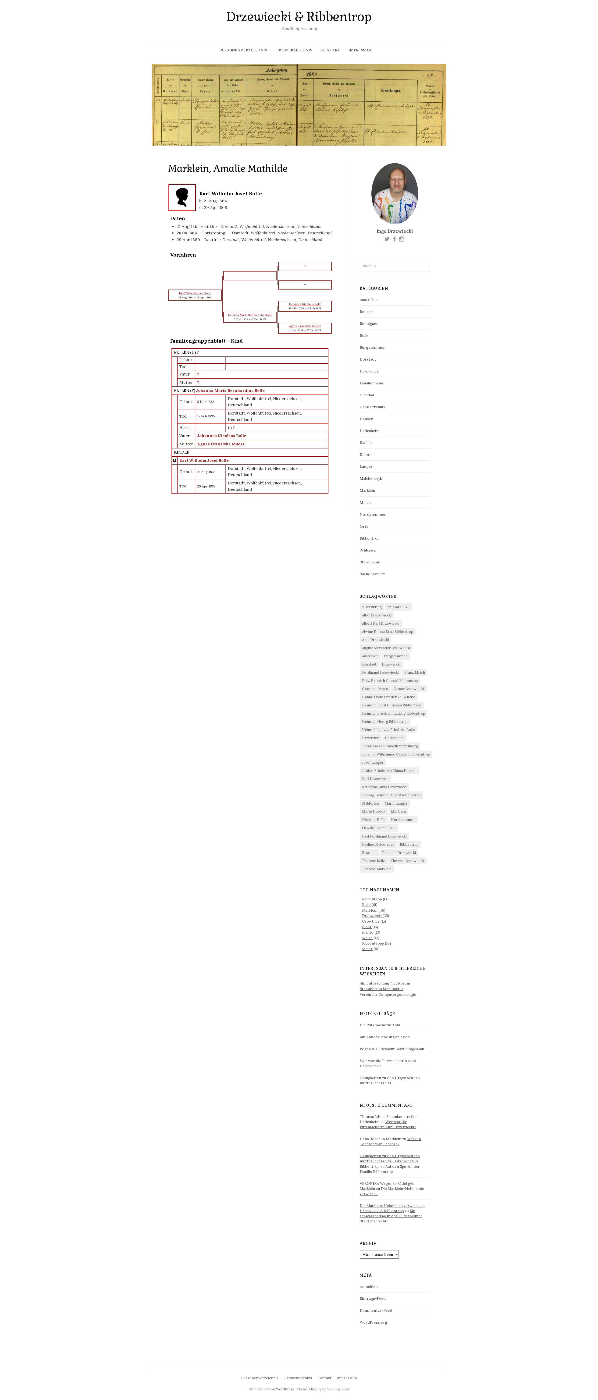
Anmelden (369, 1286)
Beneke (366, 311)
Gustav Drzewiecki (409, 689)
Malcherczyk (371, 478)
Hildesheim (370, 430)
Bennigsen (369, 323)
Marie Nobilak (373, 811)
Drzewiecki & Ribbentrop (299, 17)
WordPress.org (373, 1322)
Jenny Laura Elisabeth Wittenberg (390, 746)
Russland (369, 852)
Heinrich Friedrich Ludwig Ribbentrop (393, 713)
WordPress (285, 1389)
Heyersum (370, 738)
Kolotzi (366, 454)
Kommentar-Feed (376, 1310)
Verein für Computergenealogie (388, 994)
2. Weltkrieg (372, 607)
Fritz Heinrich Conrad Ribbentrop (390, 680)
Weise (367, 937)
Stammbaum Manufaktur (381, 988)
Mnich (365, 502)
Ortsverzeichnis (293, 50)
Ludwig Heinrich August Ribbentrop (391, 795)
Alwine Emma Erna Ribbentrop (387, 631)
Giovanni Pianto (375, 689)
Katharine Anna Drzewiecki (384, 787)
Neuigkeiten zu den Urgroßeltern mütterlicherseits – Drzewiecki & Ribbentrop (390, 1160)
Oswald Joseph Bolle (379, 828)
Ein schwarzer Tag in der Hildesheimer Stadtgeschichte (391, 1215)
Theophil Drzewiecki (399, 852)
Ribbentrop (370, 538)
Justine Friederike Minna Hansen (389, 770)
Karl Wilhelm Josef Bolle (204, 460)
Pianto (368, 932)
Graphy (315, 1389)
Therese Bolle (373, 861)
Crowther (371, 921)
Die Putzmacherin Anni (380, 1025)
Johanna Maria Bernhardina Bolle (230, 390)
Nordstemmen (373, 514)
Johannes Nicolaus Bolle (221, 435)
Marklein (367, 490)
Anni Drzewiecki (375, 639)
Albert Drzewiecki (377, 615)
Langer (366, 466)
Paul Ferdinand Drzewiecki (384, 836)
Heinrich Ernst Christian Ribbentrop (391, 705)
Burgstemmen (372, 347)
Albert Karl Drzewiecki (380, 623)
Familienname (372, 383)
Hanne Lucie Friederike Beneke (388, 697)
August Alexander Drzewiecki (386, 648)
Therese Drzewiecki (407, 861)
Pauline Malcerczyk (378, 844)
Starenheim (370, 562)
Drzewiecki (369, 371)
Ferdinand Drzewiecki (380, 672)
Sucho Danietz (372, 574)
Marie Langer (396, 803)
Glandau (367, 395)
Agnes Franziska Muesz (221, 444)
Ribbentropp (373, 943)
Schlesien (368, 550)
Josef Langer (373, 762)
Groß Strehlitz (372, 407)
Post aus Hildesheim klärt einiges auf (392, 1048)
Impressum (360, 50)
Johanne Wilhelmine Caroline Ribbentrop (396, 754)
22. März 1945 (398, 607)
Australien (369, 299)
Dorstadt (368, 359)
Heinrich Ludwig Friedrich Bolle (388, 729)
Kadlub (366, 442)
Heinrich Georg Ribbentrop (385, 721)
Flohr (367, 926)
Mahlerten (370, 803)
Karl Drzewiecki (375, 779)
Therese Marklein (377, 869)
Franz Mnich (414, 672)
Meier (367, 948)
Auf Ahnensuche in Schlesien (385, 1037)
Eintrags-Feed (373, 1298)
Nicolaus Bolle (373, 819)
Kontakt (330, 50)
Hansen (366, 418)
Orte (364, 526)
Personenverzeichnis (243, 50)
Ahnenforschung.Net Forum (385, 983)
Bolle (364, 335)
